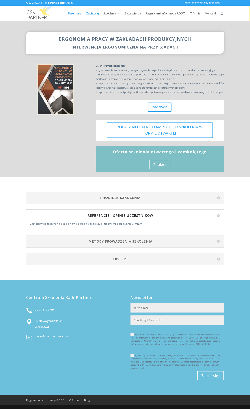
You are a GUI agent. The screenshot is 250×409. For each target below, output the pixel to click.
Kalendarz (74, 13)
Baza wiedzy (132, 13)
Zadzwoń (159, 107)
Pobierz (159, 164)
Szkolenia (110, 13)
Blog (87, 400)
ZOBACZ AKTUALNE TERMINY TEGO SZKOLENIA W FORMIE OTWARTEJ (159, 130)
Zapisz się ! (210, 375)
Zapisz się (92, 13)
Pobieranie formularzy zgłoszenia (202, 3)
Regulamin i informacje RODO (165, 13)
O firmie (195, 13)
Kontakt (210, 13)
